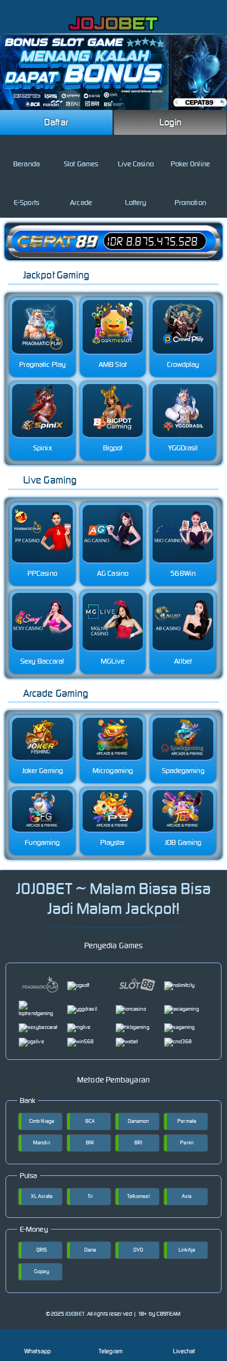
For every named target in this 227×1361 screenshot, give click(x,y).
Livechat (184, 1351)
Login (170, 122)
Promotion (190, 202)
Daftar (56, 122)
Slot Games (81, 164)
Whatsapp (37, 1351)
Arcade (81, 202)
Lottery (136, 202)
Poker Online (190, 164)
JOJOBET (75, 1313)
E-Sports (26, 202)
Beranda (26, 164)
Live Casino (136, 164)
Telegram (111, 1351)
